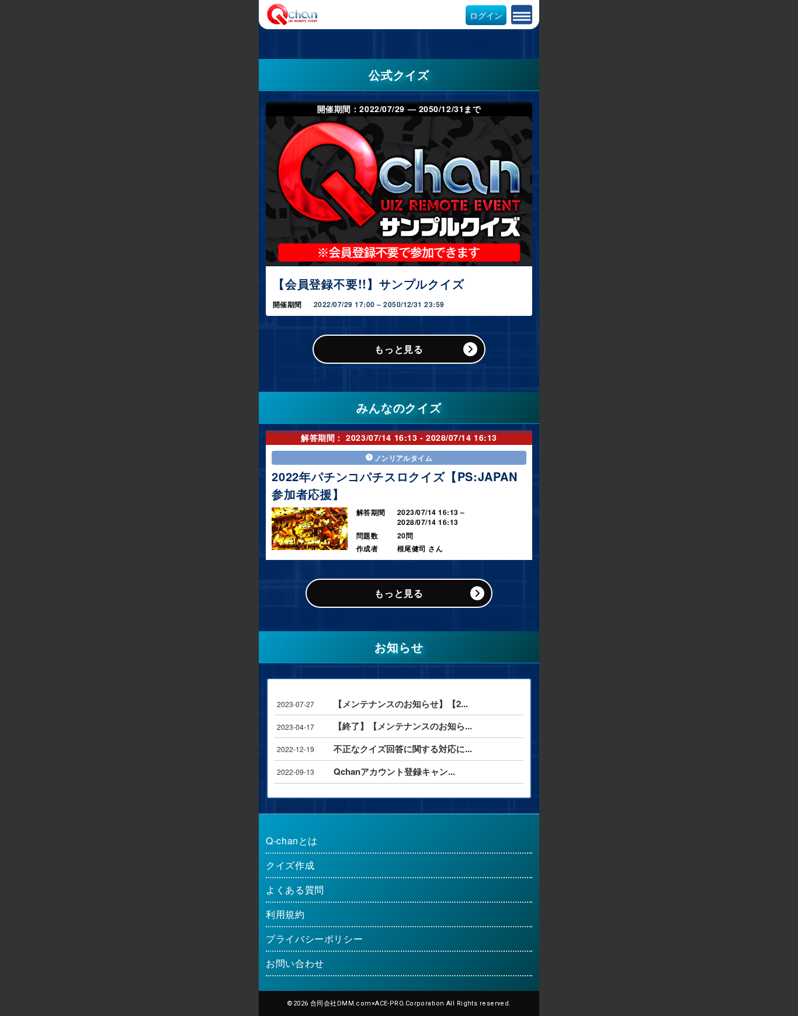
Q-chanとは (292, 840)
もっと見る (398, 349)
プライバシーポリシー (314, 938)
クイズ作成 (290, 865)
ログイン (486, 15)
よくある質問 (295, 889)
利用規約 (285, 914)
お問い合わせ (295, 963)
